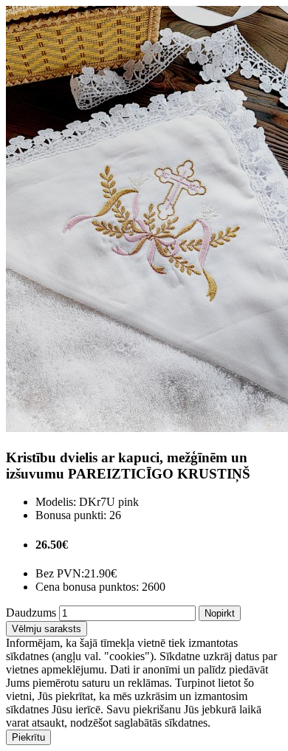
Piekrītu (28, 737)
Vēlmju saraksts (46, 628)
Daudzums (31, 612)
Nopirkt (220, 613)
